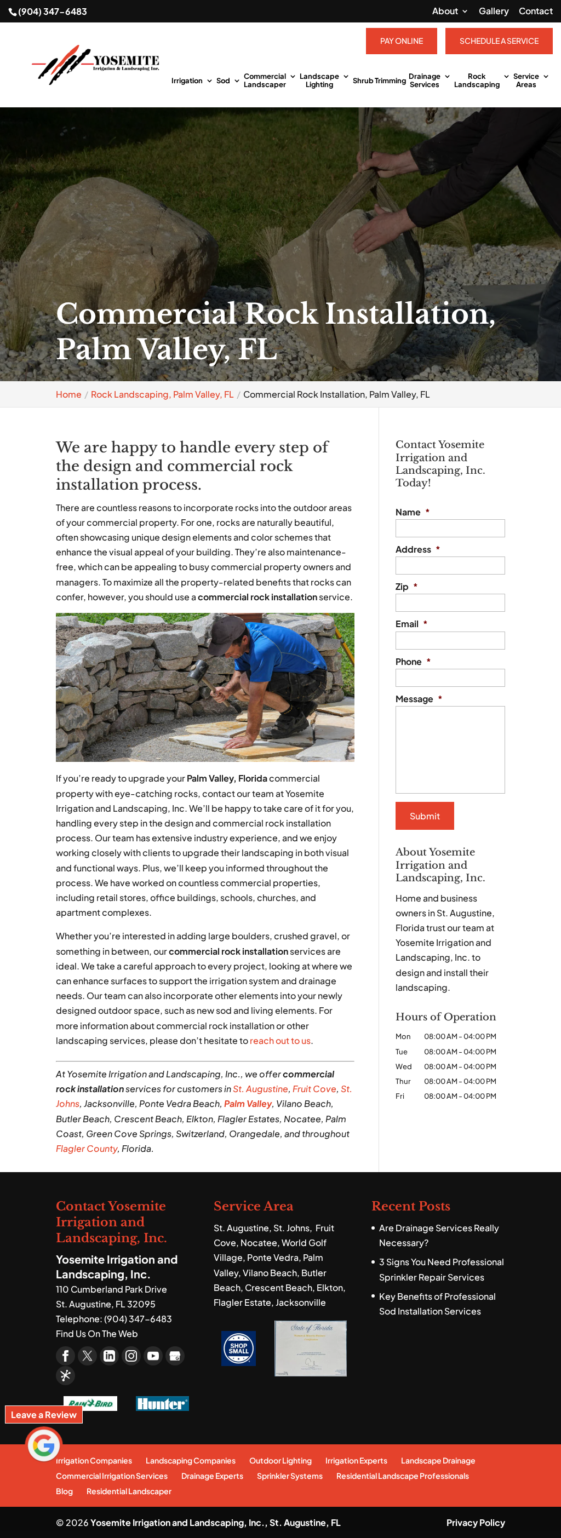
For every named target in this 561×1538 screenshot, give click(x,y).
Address (418, 549)
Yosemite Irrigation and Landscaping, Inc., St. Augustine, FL (215, 1522)
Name (413, 512)
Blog (64, 1491)
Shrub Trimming (379, 81)
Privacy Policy (475, 1522)
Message (419, 698)
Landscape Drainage (438, 1460)
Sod (223, 81)
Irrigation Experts (356, 1460)
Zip (407, 586)
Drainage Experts (212, 1475)
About (445, 11)
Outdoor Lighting (280, 1460)
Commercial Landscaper (265, 80)
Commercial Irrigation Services (112, 1475)
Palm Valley (248, 1103)
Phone (413, 661)
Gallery (494, 11)
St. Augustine (260, 1088)
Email (412, 623)
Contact (536, 11)
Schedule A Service (499, 40)
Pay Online (401, 40)
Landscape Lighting (319, 80)
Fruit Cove (314, 1088)
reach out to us (280, 1040)
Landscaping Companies (191, 1460)
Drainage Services (424, 80)
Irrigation (187, 81)
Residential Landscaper (129, 1491)
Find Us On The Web (97, 1333)
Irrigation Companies (94, 1460)
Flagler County (86, 1148)
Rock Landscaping (477, 80)
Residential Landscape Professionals (402, 1475)
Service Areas (526, 80)
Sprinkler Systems (290, 1475)
